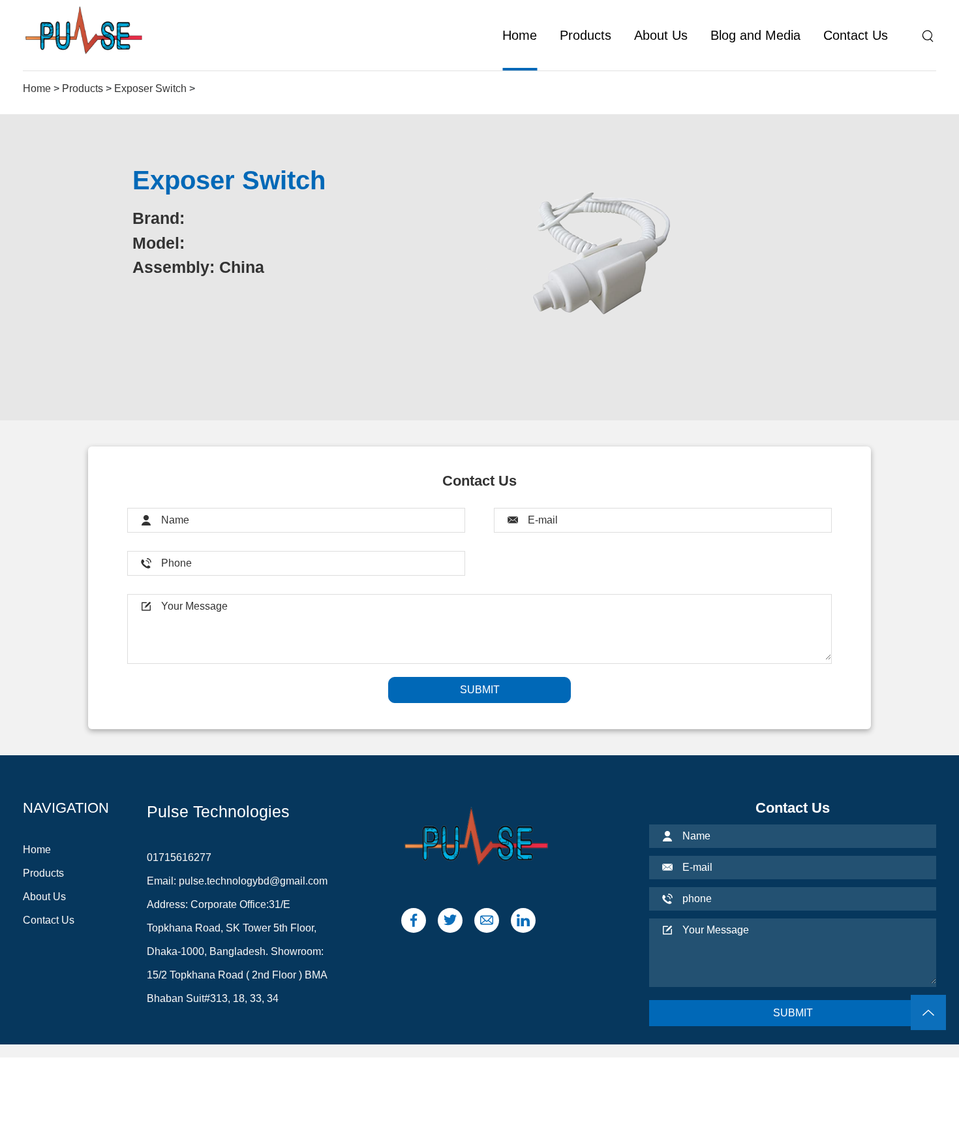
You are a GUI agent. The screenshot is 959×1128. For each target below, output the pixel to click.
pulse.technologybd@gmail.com (253, 880)
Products (585, 35)
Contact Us (855, 35)
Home (519, 35)
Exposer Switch (150, 88)
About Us (661, 35)
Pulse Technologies (218, 811)
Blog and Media (755, 35)
